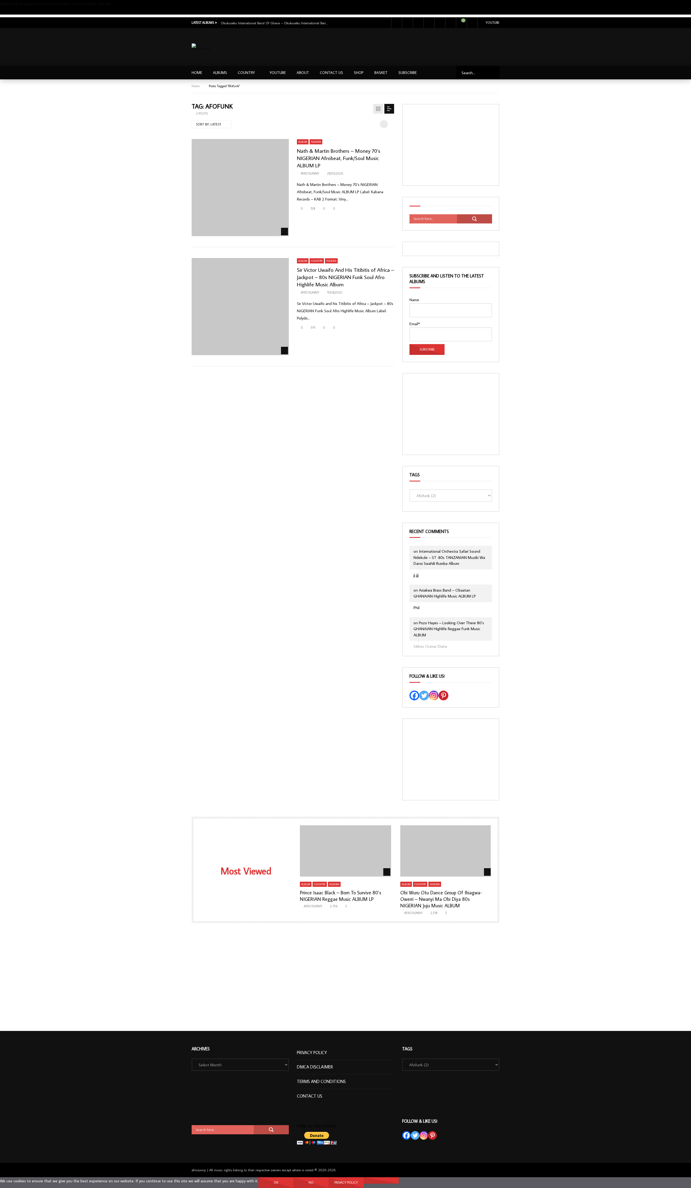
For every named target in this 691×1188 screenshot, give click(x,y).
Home (197, 72)
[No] (381, 1180)
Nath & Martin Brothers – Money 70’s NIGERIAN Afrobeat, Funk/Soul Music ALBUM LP (338, 158)
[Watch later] (439, 22)
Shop (359, 72)
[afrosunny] (202, 47)
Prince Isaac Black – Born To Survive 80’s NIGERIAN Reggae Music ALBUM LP (340, 896)
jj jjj (416, 575)
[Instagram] (429, 22)
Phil (416, 607)
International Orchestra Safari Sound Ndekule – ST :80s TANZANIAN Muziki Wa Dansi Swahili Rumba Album (449, 557)
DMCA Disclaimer (315, 1067)
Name (414, 299)
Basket (381, 72)
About (303, 72)
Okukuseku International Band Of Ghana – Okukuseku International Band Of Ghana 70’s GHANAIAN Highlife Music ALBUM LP (275, 23)
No (311, 1182)
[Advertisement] (401, 46)
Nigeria (316, 142)
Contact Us (331, 72)
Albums (220, 72)
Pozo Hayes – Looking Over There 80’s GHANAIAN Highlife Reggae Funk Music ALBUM (449, 628)
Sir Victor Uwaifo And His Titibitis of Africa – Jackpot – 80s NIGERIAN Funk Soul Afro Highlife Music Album (345, 277)
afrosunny (310, 173)
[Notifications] (450, 22)
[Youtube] (418, 22)
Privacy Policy (312, 1052)
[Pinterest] (443, 695)
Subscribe (8, 10)
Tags (414, 474)
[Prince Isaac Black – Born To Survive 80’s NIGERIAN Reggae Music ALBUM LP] (345, 851)
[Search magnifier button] (474, 218)
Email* (414, 323)
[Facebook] (396, 22)
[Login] (472, 22)
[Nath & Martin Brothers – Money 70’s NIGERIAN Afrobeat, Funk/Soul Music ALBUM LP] (240, 187)
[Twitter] (407, 22)
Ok (276, 1182)
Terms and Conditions (321, 1081)
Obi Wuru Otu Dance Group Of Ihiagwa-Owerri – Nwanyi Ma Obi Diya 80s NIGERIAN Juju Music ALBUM (441, 899)
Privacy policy (346, 1182)
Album (302, 142)
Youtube (492, 23)
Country (246, 72)
